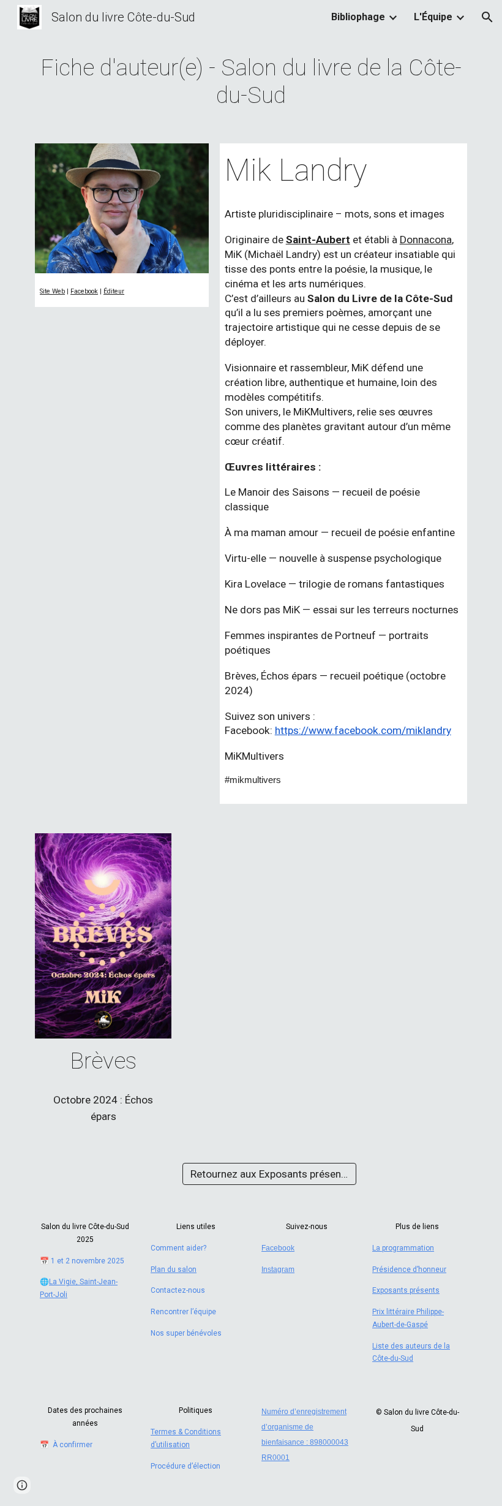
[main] (251, 81)
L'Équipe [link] (433, 17)
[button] (487, 17)
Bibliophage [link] (358, 17)
